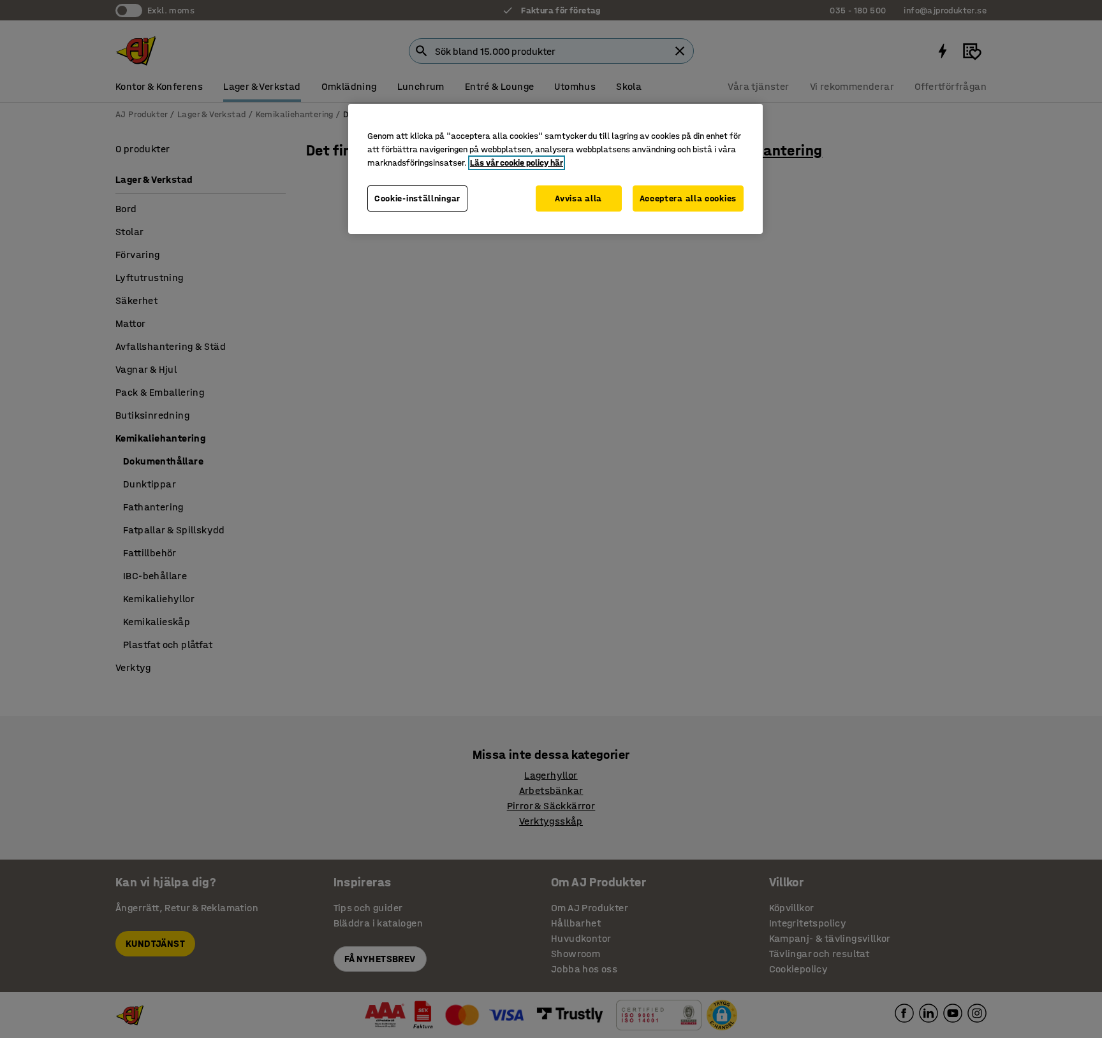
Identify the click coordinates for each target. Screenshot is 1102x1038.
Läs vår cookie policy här (516, 162)
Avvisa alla (578, 198)
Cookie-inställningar (417, 198)
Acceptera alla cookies (688, 198)
